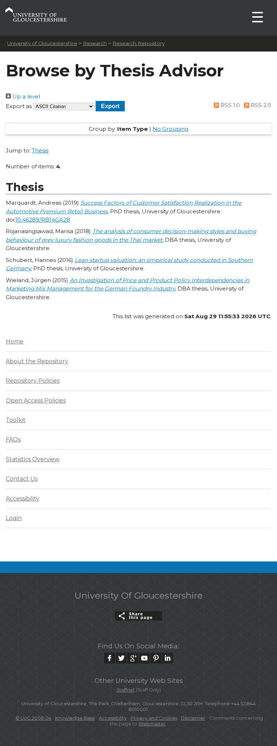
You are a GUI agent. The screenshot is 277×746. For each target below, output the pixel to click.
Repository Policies (33, 380)
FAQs (13, 439)
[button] (110, 106)
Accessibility (22, 498)
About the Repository (37, 361)
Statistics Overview (33, 459)
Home (14, 341)
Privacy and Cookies (154, 718)
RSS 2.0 (260, 105)
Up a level (25, 96)
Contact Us (22, 478)
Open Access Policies (36, 400)
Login (14, 518)
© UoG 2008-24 (33, 718)
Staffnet (125, 690)
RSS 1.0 (229, 105)
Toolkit (16, 420)
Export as (19, 106)
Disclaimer (193, 718)
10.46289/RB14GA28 (42, 219)
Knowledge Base (75, 718)
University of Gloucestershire (42, 43)
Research (95, 43)
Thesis (40, 150)
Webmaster (152, 724)
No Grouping (170, 128)
